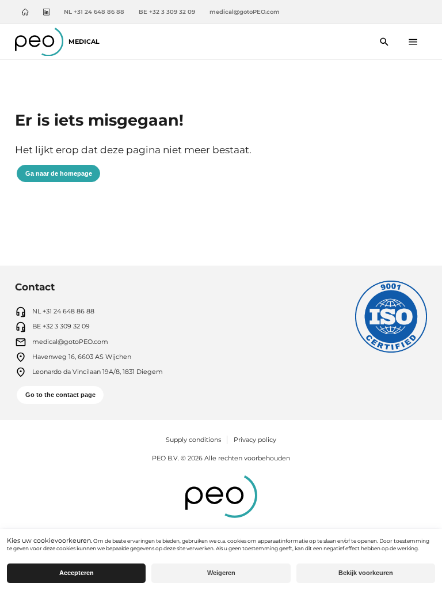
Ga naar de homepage (58, 173)
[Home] (25, 12)
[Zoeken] (385, 41)
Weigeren (221, 572)
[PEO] (221, 497)
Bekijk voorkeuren (365, 572)
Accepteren (76, 572)
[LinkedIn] (46, 12)
